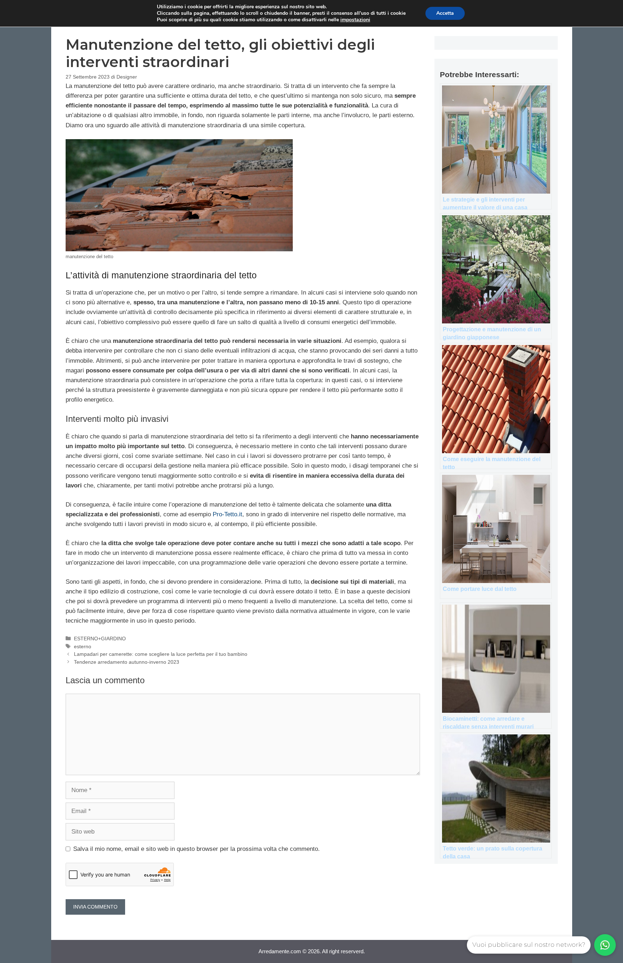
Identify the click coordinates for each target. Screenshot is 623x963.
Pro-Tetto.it (227, 514)
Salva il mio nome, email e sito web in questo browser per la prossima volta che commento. (196, 848)
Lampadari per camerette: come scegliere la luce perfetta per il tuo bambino (160, 654)
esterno (82, 646)
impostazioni (355, 20)
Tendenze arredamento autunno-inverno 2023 (126, 662)
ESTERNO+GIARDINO (100, 638)
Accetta (445, 13)
